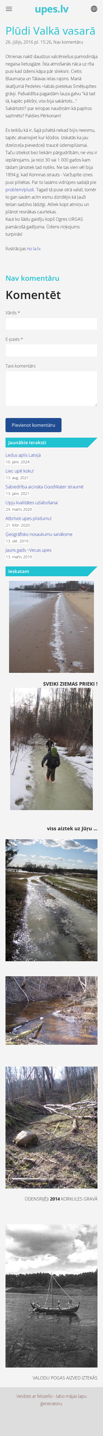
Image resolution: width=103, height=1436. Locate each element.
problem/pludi (19, 190)
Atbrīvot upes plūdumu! (28, 518)
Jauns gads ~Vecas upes (28, 550)
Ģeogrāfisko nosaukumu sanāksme (39, 534)
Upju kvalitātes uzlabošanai (31, 503)
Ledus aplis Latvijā (23, 455)
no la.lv (33, 249)
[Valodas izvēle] (94, 8)
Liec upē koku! (19, 471)
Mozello (44, 1396)
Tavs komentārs (20, 366)
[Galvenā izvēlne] (8, 8)
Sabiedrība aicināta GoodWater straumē (44, 487)
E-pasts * (14, 339)
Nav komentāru (68, 42)
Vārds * (12, 313)
